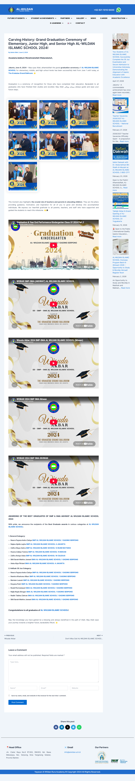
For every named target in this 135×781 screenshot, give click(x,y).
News (93, 18)
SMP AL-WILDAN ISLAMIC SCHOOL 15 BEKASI (47, 552)
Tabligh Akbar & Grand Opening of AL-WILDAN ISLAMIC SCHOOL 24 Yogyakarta (122, 216)
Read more (117, 95)
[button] (56, 727)
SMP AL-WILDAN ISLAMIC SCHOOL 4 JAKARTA (45, 544)
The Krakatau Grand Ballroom (20, 73)
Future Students (16, 18)
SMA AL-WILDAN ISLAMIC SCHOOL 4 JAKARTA (44, 563)
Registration (118, 18)
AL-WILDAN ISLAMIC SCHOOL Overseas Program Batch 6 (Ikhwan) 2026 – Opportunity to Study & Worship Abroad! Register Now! (121, 265)
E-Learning (55, 23)
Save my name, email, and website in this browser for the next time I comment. (38, 696)
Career (103, 18)
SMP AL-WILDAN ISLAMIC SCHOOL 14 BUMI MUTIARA (48, 548)
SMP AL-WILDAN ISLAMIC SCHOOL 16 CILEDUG (45, 556)
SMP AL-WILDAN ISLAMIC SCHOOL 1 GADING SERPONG (55, 540)
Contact (80, 23)
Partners (65, 18)
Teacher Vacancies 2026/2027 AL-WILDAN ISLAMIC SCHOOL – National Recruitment (120, 121)
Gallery (80, 18)
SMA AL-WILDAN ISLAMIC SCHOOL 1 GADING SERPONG (55, 559)
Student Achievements (42, 18)
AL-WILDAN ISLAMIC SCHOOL (54, 610)
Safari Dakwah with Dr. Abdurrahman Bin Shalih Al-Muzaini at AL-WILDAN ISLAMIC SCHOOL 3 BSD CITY (121, 167)
